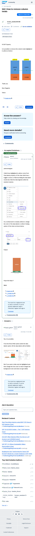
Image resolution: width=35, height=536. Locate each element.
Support (26, 527)
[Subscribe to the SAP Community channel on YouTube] (19, 514)
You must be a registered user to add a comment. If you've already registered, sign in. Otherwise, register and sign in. (16, 305)
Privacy (9, 519)
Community (11, 2)
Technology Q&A (7, 6)
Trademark (9, 527)
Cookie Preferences (8, 532)
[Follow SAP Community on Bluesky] (16, 514)
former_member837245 (13, 21)
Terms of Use (26, 519)
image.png (8, 98)
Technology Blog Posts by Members (13, 426)
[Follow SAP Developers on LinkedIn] (22, 514)
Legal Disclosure (26, 523)
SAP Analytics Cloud (7, 36)
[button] (3, 29)
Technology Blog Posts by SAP (12, 433)
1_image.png (10, 293)
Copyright (8, 523)
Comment (29, 107)
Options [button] (32, 14)
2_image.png (10, 295)
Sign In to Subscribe (24, 14)
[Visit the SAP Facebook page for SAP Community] (13, 514)
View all (4, 505)
